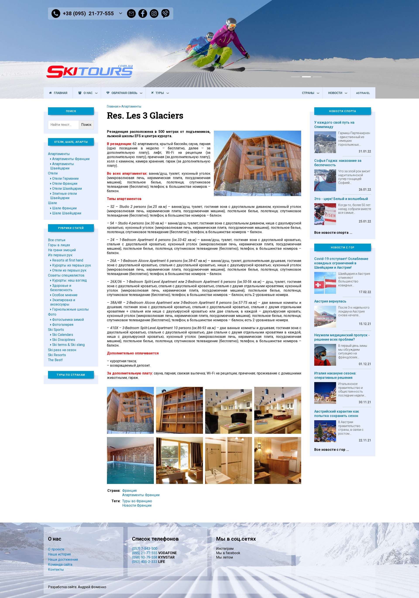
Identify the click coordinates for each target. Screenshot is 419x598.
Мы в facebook (228, 553)
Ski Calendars (62, 335)
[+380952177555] (165, 13)
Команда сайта (60, 564)
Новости (335, 93)
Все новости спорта (331, 233)
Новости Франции (136, 505)
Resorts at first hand (67, 260)
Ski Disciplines (63, 340)
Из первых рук (60, 255)
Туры (160, 93)
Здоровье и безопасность (61, 288)
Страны (308, 93)
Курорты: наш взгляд (69, 280)
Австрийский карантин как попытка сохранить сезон (336, 413)
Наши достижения (63, 559)
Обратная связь (124, 93)
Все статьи (56, 240)
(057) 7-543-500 (144, 549)
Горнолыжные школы (70, 309)
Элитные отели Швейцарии (63, 195)
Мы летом (224, 557)
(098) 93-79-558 (144, 557)
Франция (129, 491)
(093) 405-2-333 (144, 562)
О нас (88, 93)
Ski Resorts (57, 355)
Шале (52, 203)
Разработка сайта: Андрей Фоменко (77, 587)
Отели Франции (64, 183)
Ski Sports (56, 330)
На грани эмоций (62, 250)
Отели (53, 173)
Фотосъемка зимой (68, 320)
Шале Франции (64, 208)
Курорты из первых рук (71, 265)
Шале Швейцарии (66, 213)
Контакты (56, 569)
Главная (60, 93)
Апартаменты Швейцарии (62, 166)
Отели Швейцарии (67, 188)
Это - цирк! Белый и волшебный (341, 199)
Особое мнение (64, 295)
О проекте (56, 549)
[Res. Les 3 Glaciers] (257, 195)
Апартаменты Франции (141, 495)
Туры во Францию (137, 501)
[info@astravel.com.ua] (131, 13)
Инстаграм (225, 549)
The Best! (55, 360)
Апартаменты (131, 106)
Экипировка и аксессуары (62, 302)
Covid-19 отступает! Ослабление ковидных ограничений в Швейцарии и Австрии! (341, 263)
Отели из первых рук (69, 270)
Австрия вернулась (330, 301)
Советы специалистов (66, 275)
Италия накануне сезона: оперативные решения (335, 375)
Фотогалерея (62, 325)
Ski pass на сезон (62, 350)
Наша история (59, 554)
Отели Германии (65, 178)
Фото (52, 314)
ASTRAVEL (363, 93)
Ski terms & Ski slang (68, 345)
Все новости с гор (329, 450)
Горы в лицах (59, 245)
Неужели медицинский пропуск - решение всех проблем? (342, 337)
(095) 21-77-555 (144, 553)
